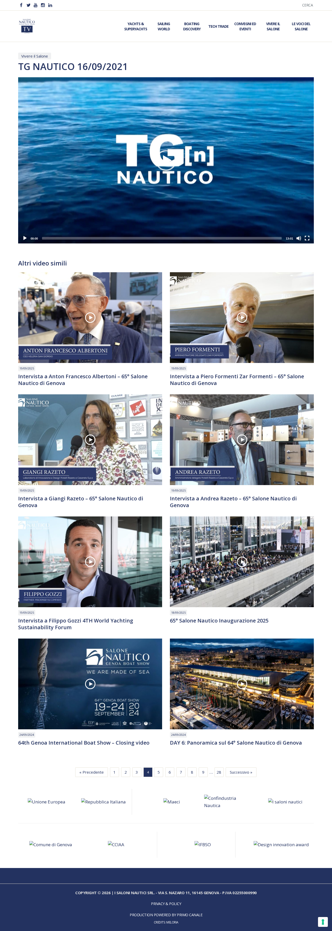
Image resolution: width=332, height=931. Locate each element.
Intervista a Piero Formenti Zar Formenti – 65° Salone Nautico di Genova (237, 380)
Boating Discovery (191, 26)
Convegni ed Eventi (245, 26)
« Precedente (91, 772)
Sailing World (163, 26)
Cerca (307, 5)
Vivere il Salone (273, 26)
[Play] (24, 238)
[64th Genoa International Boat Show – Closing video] (90, 684)
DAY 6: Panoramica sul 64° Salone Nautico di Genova (236, 742)
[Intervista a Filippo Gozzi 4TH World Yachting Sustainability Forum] (90, 561)
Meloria (172, 922)
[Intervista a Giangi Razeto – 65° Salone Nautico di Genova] (90, 439)
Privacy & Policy (166, 903)
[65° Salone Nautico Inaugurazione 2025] (242, 561)
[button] (166, 160)
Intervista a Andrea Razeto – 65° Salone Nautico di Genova (233, 502)
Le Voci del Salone (301, 26)
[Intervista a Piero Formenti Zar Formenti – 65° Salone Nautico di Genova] (242, 317)
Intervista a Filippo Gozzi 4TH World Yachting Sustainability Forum (75, 624)
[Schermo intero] (307, 238)
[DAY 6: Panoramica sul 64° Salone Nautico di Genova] (242, 684)
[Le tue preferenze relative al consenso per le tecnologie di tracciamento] (323, 922)
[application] (166, 160)
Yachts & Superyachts (135, 26)
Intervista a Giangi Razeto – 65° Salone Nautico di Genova (80, 502)
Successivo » (241, 772)
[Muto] (298, 238)
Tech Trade (218, 26)
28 (219, 772)
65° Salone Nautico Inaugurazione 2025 (219, 620)
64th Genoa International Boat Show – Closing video (83, 742)
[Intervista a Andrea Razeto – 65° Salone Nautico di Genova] (242, 439)
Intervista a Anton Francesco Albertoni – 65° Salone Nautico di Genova (83, 380)
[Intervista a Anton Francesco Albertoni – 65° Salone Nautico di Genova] (90, 317)
